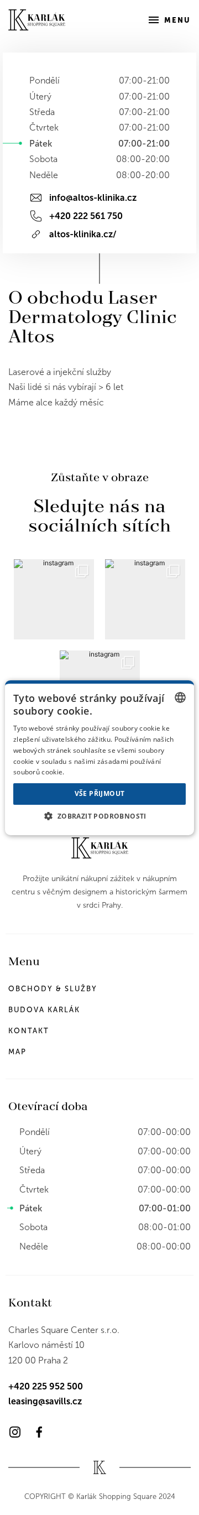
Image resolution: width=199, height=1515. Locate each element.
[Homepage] (36, 20)
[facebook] (39, 1432)
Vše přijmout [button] (100, 793)
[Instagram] (15, 1432)
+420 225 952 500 (45, 1386)
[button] (99, 815)
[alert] (99, 757)
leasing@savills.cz (45, 1401)
